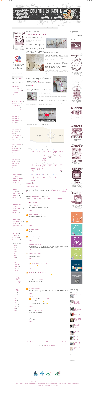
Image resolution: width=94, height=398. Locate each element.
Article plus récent (30, 341)
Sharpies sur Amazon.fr (31, 183)
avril (16, 300)
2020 (15, 257)
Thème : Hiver (14, 191)
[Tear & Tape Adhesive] (55, 177)
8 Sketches (14, 99)
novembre (17, 266)
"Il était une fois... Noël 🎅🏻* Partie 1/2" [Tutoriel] (77, 314)
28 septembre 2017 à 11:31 (36, 318)
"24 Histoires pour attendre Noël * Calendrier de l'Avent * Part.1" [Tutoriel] (75, 302)
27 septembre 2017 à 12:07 (36, 253)
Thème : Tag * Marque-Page (17, 221)
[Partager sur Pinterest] (46, 196)
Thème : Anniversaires (16, 174)
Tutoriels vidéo (59, 198)
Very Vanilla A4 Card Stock (55, 154)
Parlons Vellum (14, 157)
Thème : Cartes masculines (17, 178)
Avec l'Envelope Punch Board (17, 101)
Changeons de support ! (16, 124)
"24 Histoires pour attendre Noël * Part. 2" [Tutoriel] (77, 296)
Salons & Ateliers (15, 170)
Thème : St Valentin (15, 219)
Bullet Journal (14, 116)
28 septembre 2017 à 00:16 (37, 310)
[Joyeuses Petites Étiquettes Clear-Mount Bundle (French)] (44, 158)
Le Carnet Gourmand (16, 142)
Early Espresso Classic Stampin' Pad (61, 156)
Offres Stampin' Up (15, 148)
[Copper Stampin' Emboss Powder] (61, 168)
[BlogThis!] (43, 196)
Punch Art (31, 198)
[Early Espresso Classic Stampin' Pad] (61, 154)
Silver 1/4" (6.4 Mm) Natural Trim (44, 169)
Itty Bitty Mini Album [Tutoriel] (18, 272)
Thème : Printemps (15, 210)
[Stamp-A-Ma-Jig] (38, 151)
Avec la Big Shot (15, 105)
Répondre (30, 210)
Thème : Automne (15, 176)
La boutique (20, 27)
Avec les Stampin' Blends (16, 109)
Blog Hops (14, 112)
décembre (17, 264)
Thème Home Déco (15, 229)
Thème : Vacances (15, 223)
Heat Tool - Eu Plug (38, 177)
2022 (15, 253)
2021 (15, 255)
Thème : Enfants (15, 182)
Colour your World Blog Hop (17, 127)
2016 (15, 308)
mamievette (31, 237)
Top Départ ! (14, 231)
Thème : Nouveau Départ (16, 204)
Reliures (13, 167)
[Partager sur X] (44, 196)
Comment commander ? (28, 27)
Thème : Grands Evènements (17, 187)
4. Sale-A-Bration (15, 94)
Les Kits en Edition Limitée (17, 144)
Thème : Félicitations (16, 185)
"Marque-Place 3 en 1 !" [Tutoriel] (77, 348)
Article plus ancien (64, 341)
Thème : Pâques (15, 206)
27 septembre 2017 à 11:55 (38, 244)
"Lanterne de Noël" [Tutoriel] (77, 332)
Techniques (14, 172)
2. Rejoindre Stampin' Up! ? (17, 90)
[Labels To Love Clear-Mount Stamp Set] (49, 154)
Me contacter (54, 27)
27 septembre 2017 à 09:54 (36, 205)
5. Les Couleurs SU (15, 97)
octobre (16, 268)
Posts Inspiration (15, 159)
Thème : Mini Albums (46, 198)
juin (16, 296)
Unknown (30, 222)
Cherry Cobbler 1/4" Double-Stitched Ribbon (38, 171)
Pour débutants (15, 161)
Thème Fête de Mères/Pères (17, 225)
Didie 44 (30, 288)
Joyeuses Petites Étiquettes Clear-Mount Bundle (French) (44, 160)
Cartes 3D (14, 122)
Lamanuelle (30, 214)
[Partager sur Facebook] (45, 196)
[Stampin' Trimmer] (33, 151)
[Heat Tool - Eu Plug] (38, 176)
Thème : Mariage (15, 195)
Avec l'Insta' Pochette (16, 103)
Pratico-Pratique (15, 163)
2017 (15, 262)
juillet (16, 294)
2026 (15, 245)
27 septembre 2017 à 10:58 (36, 222)
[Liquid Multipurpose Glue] (49, 177)
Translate (20, 78)
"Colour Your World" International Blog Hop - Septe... (17, 277)
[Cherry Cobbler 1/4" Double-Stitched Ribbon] (38, 169)
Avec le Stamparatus (16, 107)
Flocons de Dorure (15, 131)
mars (16, 302)
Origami (13, 154)
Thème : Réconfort (15, 212)
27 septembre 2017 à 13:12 (44, 263)
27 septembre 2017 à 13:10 (41, 272)
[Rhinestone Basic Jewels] (44, 177)
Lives (13, 146)
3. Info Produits (15, 92)
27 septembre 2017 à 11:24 (37, 237)
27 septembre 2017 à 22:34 (44, 298)
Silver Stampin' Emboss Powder (33, 181)
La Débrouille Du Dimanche (17, 137)
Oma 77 (30, 253)
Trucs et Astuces (53, 198)
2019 (15, 259)
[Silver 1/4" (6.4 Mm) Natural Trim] (44, 166)
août (16, 292)
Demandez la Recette (16, 129)
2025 (15, 247)
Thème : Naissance (15, 200)
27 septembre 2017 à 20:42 (36, 288)
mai (16, 298)
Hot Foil (13, 133)
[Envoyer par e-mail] (42, 196)
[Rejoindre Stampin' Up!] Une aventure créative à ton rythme (77, 320)
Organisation (14, 152)
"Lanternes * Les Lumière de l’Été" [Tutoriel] (77, 343)
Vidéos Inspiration (15, 237)
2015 (15, 310)
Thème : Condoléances (16, 180)
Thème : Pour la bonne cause (17, 208)
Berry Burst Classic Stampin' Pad (33, 170)
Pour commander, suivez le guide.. (32, 186)
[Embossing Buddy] (49, 165)
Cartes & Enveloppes (16, 120)
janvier (16, 306)
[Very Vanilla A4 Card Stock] (55, 152)
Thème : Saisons (15, 217)
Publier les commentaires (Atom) (49, 345)
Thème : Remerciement (16, 215)
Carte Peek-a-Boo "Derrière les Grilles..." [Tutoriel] (18, 283)
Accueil (15, 27)
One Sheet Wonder (15, 150)
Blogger (51, 390)
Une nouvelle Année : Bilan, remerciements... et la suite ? (77, 309)
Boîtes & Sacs (14, 114)
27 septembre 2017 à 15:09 (38, 279)
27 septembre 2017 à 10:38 (37, 214)
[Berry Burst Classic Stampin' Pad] (33, 168)
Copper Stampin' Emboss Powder (61, 170)
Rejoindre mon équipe (38, 27)
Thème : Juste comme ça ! (37, 198)
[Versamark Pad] (55, 165)
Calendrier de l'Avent (16, 118)
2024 (15, 249)
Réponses (32, 261)
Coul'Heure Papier (35, 263)
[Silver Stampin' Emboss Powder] (33, 178)
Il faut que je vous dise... (16, 135)
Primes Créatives (46, 27)
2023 (15, 251)
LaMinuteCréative (15, 139)
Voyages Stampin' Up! (16, 239)
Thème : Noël (14, 202)
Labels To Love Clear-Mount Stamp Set (50, 156)
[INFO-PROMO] (15, 86)
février (16, 304)
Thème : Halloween (15, 189)
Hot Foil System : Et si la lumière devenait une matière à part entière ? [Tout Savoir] (75, 327)
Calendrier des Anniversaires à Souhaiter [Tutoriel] (18, 288)
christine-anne (31, 244)
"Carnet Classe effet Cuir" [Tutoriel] (77, 338)
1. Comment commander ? (16, 88)
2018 (15, 261)
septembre (17, 270)
